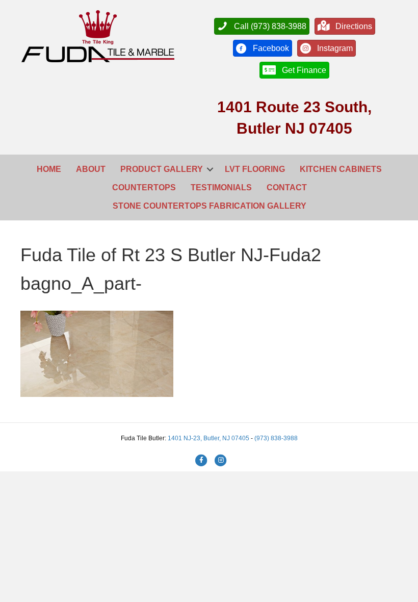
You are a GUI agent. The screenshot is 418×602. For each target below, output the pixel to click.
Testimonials (221, 187)
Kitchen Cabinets (341, 169)
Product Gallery (161, 169)
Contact (287, 187)
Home (49, 169)
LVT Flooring (255, 169)
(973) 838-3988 (276, 438)
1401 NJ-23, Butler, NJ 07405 (209, 438)
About (91, 169)
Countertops (144, 187)
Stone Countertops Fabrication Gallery (209, 206)
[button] (210, 169)
